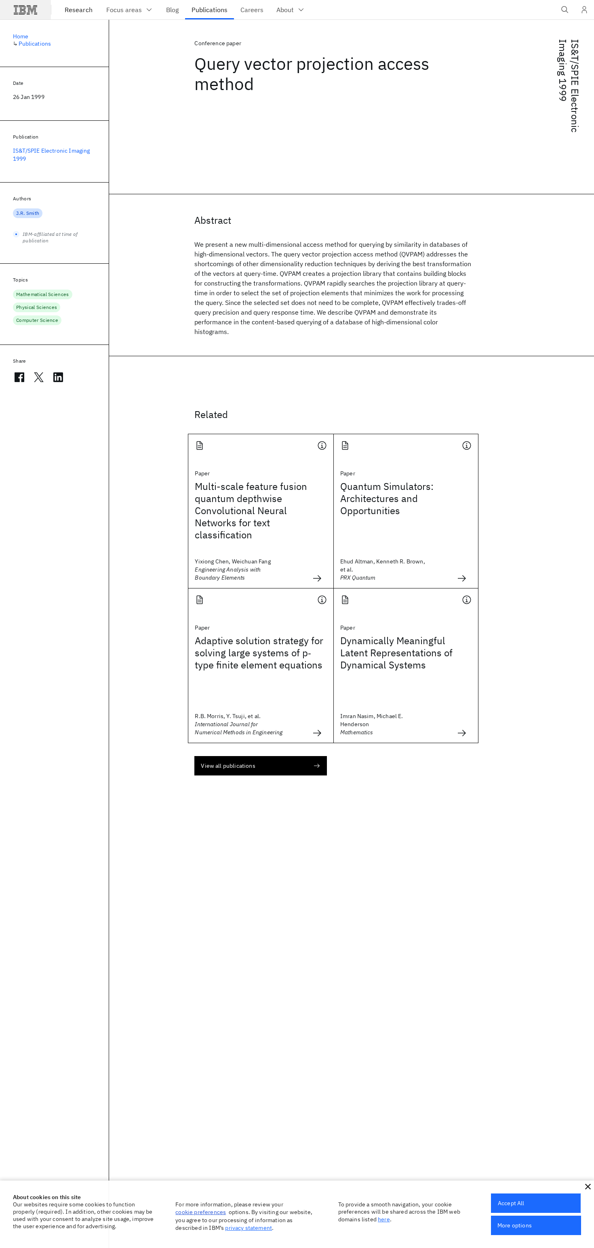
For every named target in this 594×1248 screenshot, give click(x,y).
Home (21, 36)
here (384, 1219)
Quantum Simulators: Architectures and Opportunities (387, 498)
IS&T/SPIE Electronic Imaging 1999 (568, 85)
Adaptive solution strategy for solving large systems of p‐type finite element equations (259, 653)
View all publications (228, 765)
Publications (35, 43)
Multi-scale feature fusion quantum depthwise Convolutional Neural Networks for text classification (251, 510)
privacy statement (248, 1227)
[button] (588, 1186)
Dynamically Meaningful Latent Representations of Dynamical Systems (396, 653)
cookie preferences (200, 1212)
